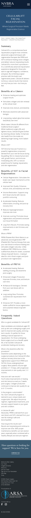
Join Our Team (5, 469)
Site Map (3, 473)
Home (2, 38)
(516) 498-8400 (5, 485)
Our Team (4, 464)
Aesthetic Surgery (10, 38)
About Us (3, 468)
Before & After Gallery (7, 462)
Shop (2, 475)
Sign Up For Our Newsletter (9, 471)
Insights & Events (6, 466)
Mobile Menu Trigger (28, 4)
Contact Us (15, 453)
